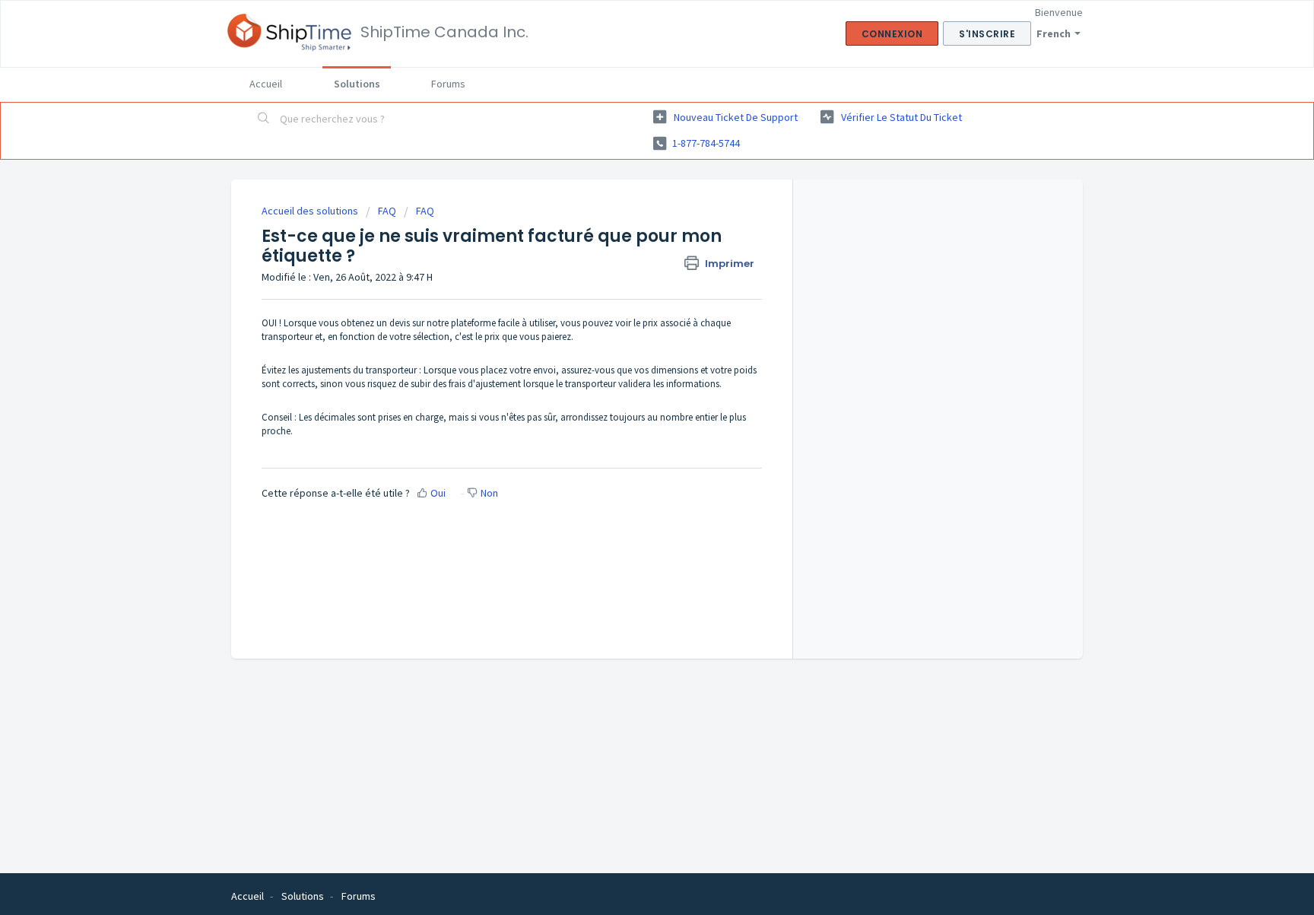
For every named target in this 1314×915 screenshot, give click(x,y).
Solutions (357, 84)
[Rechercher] (264, 119)
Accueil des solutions (311, 211)
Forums (448, 84)
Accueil (265, 84)
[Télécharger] (629, 259)
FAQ (387, 211)
